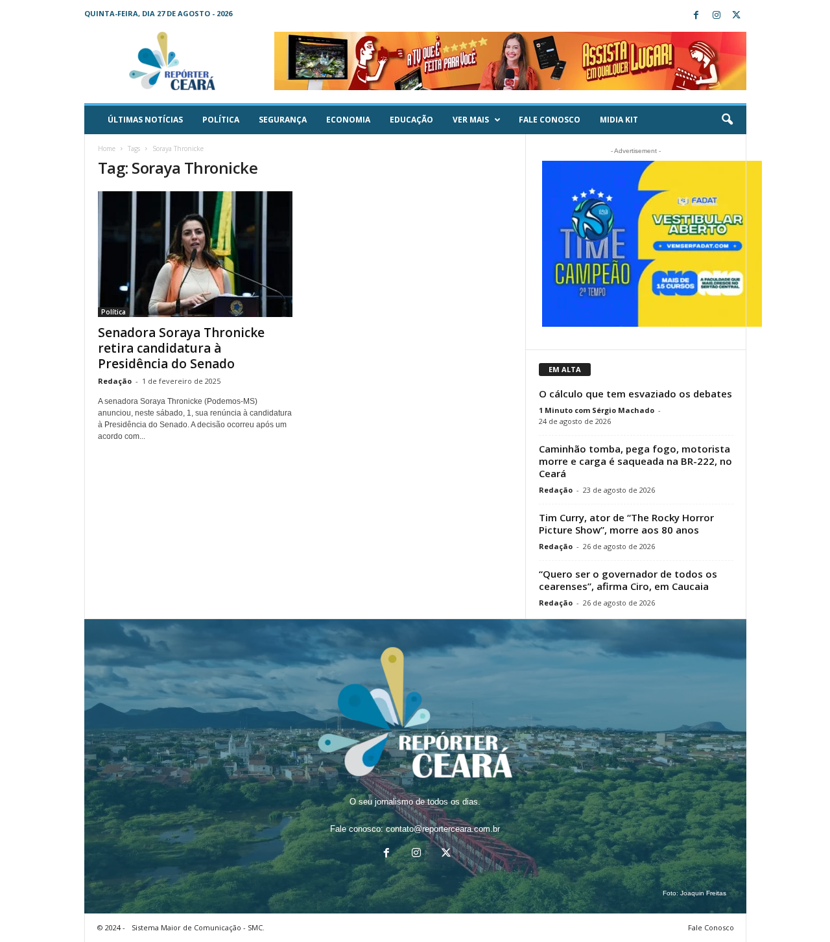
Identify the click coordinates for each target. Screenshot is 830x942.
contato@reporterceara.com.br (443, 829)
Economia (348, 119)
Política (220, 119)
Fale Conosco (549, 119)
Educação (411, 119)
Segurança (283, 119)
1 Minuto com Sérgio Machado (596, 410)
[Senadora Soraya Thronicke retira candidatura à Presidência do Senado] (195, 254)
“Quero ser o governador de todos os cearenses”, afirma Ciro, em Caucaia (628, 580)
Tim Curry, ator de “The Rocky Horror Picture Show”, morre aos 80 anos (626, 523)
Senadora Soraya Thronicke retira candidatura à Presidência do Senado (181, 348)
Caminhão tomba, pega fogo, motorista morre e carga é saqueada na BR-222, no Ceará (635, 461)
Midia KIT (619, 119)
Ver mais (471, 119)
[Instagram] (716, 15)
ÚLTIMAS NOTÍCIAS (145, 119)
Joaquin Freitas (703, 893)
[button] (727, 120)
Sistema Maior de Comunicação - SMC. (198, 927)
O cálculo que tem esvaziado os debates (635, 393)
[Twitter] (736, 15)
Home (106, 148)
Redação (115, 381)
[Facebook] (696, 15)
